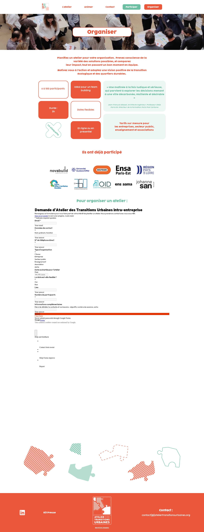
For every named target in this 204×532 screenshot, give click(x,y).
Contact (110, 7)
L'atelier (67, 7)
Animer (88, 7)
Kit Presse (49, 512)
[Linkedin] (22, 512)
